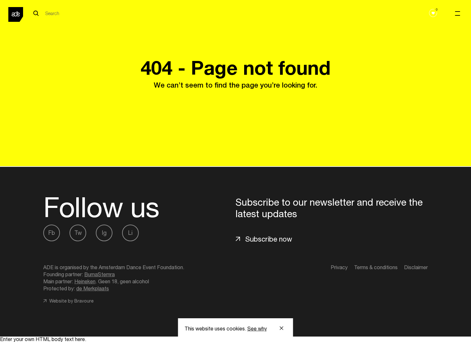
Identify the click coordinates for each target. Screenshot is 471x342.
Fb (51, 232)
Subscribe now (268, 239)
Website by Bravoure (71, 301)
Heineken (84, 281)
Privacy (339, 267)
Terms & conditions (376, 267)
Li (130, 232)
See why (257, 328)
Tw (78, 232)
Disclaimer (416, 267)
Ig (104, 232)
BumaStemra (99, 274)
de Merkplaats (92, 288)
